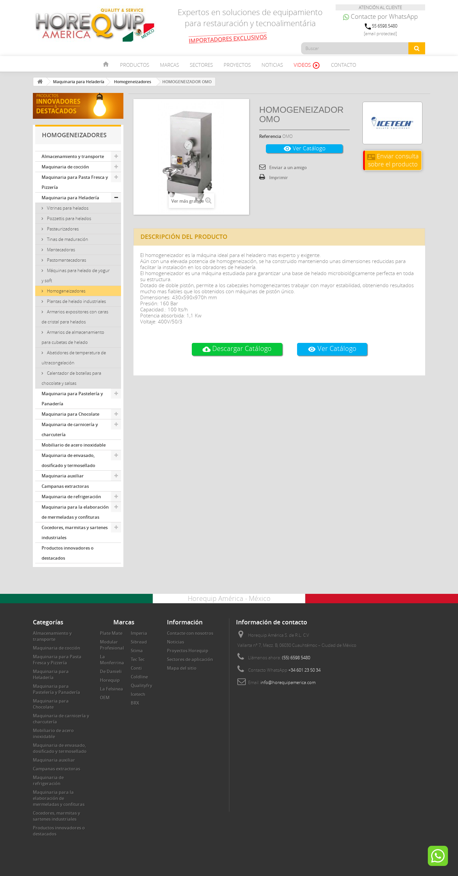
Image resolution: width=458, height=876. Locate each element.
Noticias (272, 64)
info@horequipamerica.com (288, 682)
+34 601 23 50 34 (304, 670)
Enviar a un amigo (288, 167)
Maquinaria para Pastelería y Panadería (72, 399)
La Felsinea (111, 689)
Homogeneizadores (65, 291)
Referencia (270, 136)
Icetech (138, 694)
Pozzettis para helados (68, 218)
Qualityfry (141, 685)
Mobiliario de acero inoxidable (74, 445)
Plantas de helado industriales (76, 301)
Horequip (110, 680)
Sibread (139, 642)
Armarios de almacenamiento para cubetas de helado (73, 337)
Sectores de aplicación (190, 659)
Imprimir (278, 177)
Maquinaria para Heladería (70, 198)
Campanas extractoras (65, 486)
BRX (135, 703)
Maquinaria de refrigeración (71, 497)
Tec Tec (138, 659)
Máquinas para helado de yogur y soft (76, 275)
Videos (307, 65)
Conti (136, 668)
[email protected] (380, 34)
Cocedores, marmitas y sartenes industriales (75, 532)
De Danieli (111, 671)
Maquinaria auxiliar (63, 476)
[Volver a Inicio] (40, 82)
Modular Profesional (112, 645)
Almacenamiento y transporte (73, 156)
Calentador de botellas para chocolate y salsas (71, 378)
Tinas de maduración (67, 239)
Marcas (169, 64)
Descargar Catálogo (237, 349)
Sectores (201, 64)
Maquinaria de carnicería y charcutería (70, 429)
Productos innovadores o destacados (68, 553)
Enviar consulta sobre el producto (393, 160)
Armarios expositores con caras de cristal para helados (75, 317)
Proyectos (237, 64)
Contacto (343, 64)
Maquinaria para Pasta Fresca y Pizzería (75, 182)
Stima (137, 651)
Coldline (139, 677)
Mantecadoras (60, 250)
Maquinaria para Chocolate (70, 414)
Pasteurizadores (62, 229)
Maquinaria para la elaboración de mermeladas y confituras (75, 512)
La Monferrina (112, 660)
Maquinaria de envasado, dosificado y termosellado (68, 460)
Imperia (139, 633)
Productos (134, 64)
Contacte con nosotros (190, 633)
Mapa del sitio (181, 668)
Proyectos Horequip (187, 651)
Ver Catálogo (304, 148)
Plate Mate (111, 633)
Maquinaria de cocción (65, 167)
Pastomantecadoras (66, 260)
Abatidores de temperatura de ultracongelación (74, 358)
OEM (105, 697)
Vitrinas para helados (67, 208)
